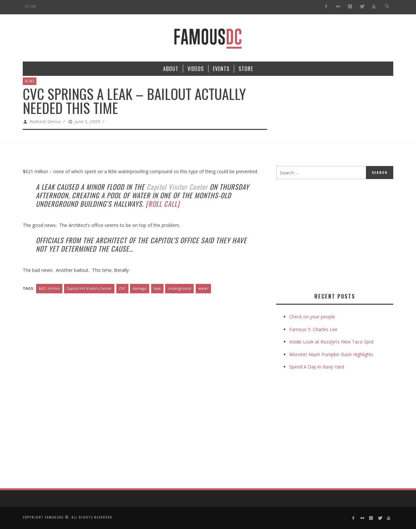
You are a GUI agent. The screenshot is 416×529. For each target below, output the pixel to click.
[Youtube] (374, 6)
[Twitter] (362, 6)
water (203, 288)
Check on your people (312, 316)
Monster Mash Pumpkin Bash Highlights (331, 354)
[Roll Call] (163, 204)
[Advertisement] (330, 234)
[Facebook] (326, 6)
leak (157, 288)
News (29, 81)
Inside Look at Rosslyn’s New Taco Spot (331, 342)
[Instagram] (350, 6)
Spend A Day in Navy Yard (316, 367)
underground (179, 288)
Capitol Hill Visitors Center (89, 288)
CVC (122, 288)
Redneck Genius (45, 121)
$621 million (49, 288)
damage (140, 288)
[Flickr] (338, 6)
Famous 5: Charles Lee (313, 329)
